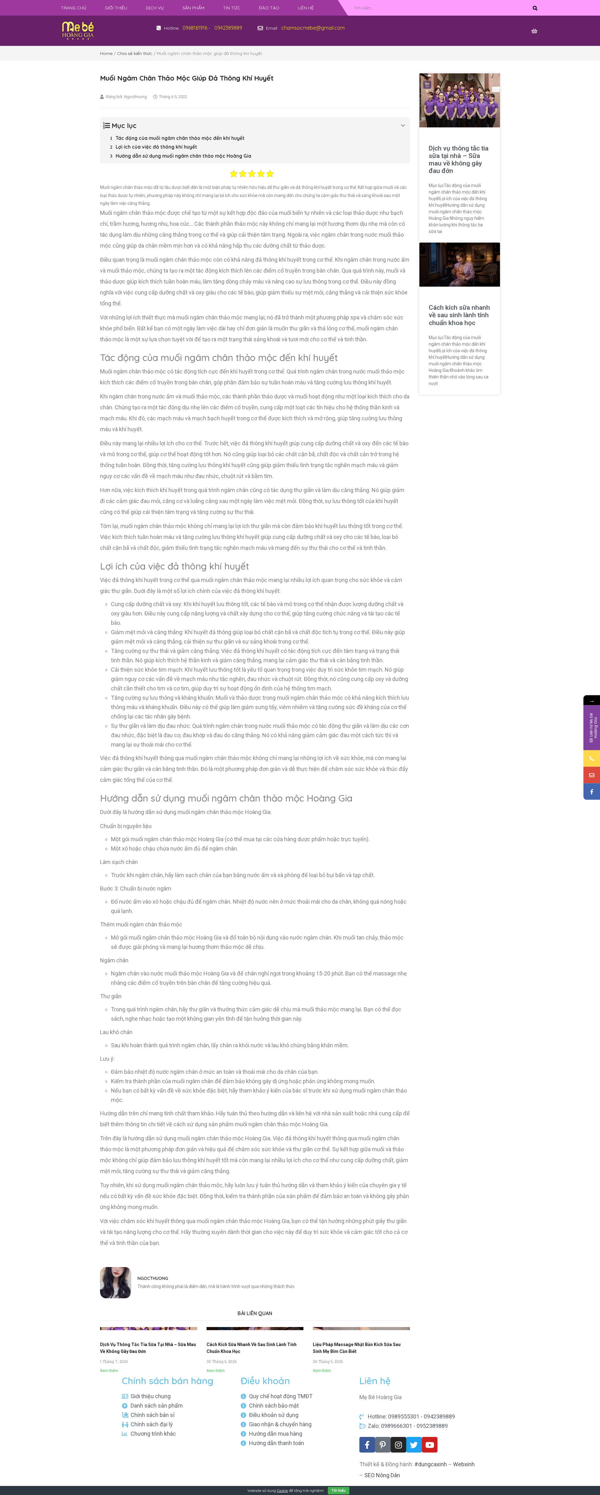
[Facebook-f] (367, 1445)
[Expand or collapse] (403, 126)
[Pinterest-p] (383, 1445)
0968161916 (194, 28)
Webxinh (464, 1464)
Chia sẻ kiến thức (134, 53)
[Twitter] (414, 1445)
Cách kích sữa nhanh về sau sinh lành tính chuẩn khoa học (459, 315)
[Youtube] (430, 1445)
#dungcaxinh (430, 1464)
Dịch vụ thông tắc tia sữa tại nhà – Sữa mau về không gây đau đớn (458, 160)
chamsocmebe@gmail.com (313, 28)
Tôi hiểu (339, 1490)
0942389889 (228, 28)
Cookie (282, 1490)
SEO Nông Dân (382, 1475)
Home (106, 53)
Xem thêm (109, 1371)
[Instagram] (398, 1445)
